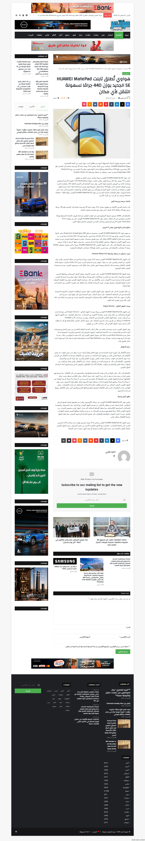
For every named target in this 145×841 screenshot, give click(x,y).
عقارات (87, 35)
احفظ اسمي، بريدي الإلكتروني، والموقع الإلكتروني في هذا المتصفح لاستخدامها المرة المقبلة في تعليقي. (96, 646)
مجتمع (67, 35)
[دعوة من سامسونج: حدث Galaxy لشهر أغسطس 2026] (65, 561)
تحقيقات (39, 35)
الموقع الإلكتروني (85, 637)
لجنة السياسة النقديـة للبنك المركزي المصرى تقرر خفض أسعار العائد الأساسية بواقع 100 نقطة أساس (24, 142)
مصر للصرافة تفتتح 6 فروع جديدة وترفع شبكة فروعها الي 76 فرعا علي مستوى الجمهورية (74, 15)
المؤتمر (94, 832)
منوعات (126, 822)
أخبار (60, 35)
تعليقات (20, 106)
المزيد (31, 35)
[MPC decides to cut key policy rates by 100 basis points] (42, 155)
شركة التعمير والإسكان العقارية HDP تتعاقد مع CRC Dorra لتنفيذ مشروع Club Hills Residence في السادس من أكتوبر (40, 67)
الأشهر (42, 106)
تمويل (127, 35)
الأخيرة (31, 106)
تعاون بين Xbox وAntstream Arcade (36, 123)
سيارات (95, 35)
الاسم (128, 627)
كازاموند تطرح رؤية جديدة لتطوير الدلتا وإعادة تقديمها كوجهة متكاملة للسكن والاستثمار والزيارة (42, 87)
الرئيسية (126, 69)
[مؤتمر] (120, 25)
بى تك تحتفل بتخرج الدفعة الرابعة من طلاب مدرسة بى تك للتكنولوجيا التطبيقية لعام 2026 (23, 86)
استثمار (110, 35)
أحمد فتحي (123, 98)
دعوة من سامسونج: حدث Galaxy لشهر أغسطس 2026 (66, 567)
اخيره (127, 770)
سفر (103, 35)
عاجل (127, 805)
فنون (74, 35)
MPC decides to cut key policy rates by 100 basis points (25, 154)
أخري (127, 766)
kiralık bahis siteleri (138, 840)
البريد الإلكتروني (124, 637)
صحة (80, 35)
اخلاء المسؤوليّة (84, 832)
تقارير (47, 35)
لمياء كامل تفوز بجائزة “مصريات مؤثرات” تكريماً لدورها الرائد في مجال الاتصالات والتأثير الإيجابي (32, 131)
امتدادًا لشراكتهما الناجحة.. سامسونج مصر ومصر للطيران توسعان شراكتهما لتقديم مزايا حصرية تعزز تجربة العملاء (120, 562)
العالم (54, 35)
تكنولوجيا (119, 35)
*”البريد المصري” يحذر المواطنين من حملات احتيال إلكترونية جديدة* (31, 116)
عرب (127, 808)
